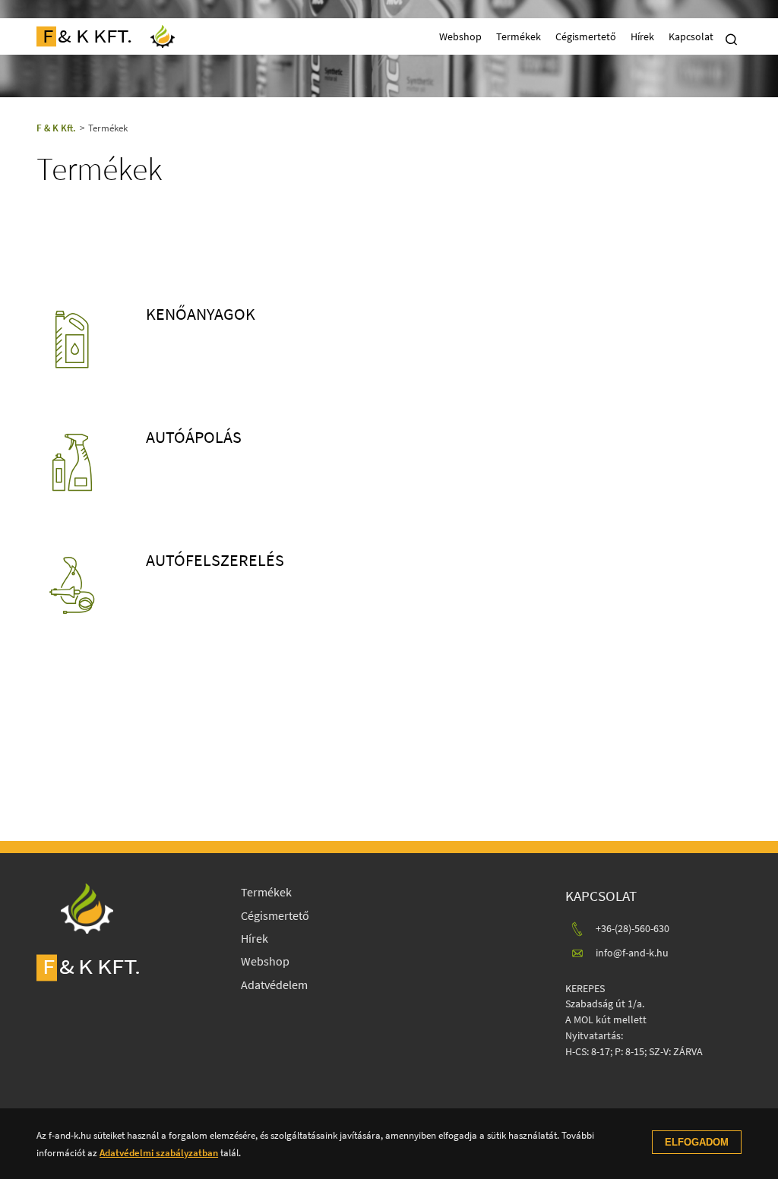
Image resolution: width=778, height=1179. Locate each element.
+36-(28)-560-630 (632, 928)
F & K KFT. (87, 36)
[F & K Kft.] (162, 36)
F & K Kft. (56, 128)
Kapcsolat (691, 36)
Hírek (642, 36)
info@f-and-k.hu (632, 952)
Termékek (518, 36)
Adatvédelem (274, 984)
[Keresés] (732, 38)
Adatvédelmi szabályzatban (159, 1152)
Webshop (460, 36)
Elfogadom (697, 1142)
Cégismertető (585, 36)
